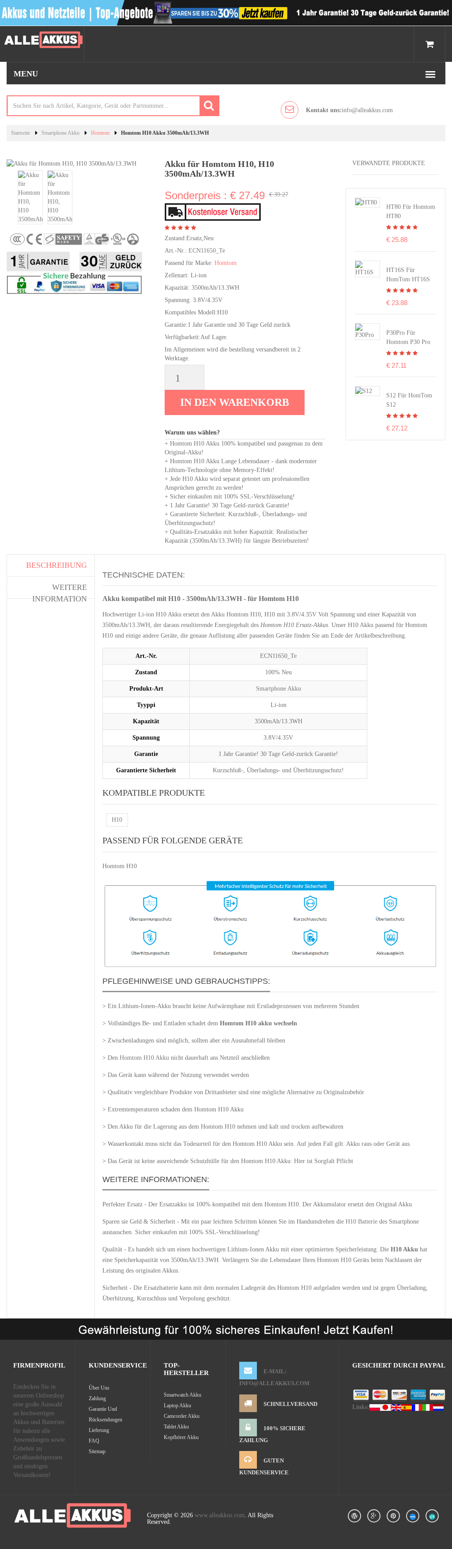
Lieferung (99, 1430)
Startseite (20, 133)
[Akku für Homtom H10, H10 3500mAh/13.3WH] (30, 196)
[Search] (209, 105)
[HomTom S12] (363, 390)
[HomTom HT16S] (367, 268)
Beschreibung (56, 565)
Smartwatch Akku (182, 1395)
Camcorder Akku (182, 1416)
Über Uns (99, 1388)
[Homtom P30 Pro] (367, 331)
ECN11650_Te (206, 250)
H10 (117, 819)
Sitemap (97, 1451)
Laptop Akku (177, 1405)
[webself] (432, 1516)
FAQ (94, 1441)
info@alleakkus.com (349, 110)
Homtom (100, 133)
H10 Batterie (361, 1221)
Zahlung (97, 1398)
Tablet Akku (176, 1427)
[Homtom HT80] (366, 202)
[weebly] (412, 1516)
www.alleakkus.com (220, 1515)
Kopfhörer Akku (181, 1437)
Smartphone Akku (60, 133)
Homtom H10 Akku (144, 1057)
